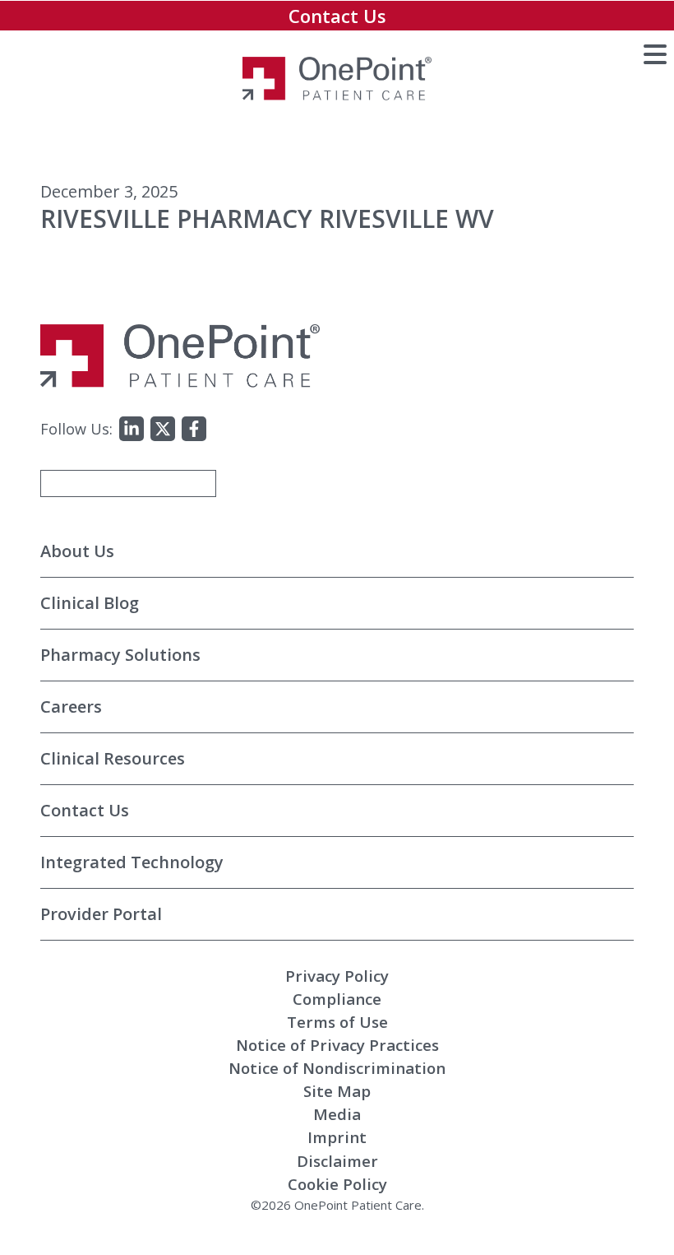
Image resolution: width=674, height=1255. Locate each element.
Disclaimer (337, 1160)
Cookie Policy (337, 1184)
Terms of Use (337, 1021)
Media (337, 1114)
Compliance (337, 998)
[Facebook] (194, 428)
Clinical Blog (89, 603)
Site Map (337, 1091)
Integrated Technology (132, 862)
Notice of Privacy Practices (337, 1044)
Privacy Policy (337, 975)
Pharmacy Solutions (120, 655)
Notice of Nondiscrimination (337, 1067)
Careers (71, 706)
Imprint (337, 1137)
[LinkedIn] (131, 428)
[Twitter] (162, 428)
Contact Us (337, 15)
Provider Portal (101, 914)
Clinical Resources (112, 758)
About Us (77, 551)
